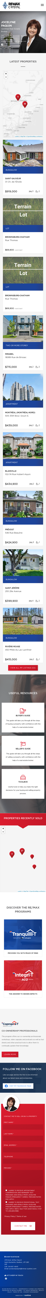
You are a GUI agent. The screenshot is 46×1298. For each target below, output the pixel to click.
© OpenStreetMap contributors (34, 136)
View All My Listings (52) (23, 668)
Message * (8, 1168)
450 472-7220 (8, 39)
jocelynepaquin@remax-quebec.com (13, 41)
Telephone (8, 1156)
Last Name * (9, 1134)
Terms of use (21, 1216)
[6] (18, 100)
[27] (22, 854)
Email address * (10, 1145)
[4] (12, 857)
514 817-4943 (7, 37)
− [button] (6, 77)
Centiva (27, 1295)
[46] (25, 107)
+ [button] (6, 73)
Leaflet (17, 136)
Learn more (10, 1054)
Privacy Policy (9, 1216)
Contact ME (21, 1226)
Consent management (31, 1292)
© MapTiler (23, 136)
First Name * (9, 1122)
